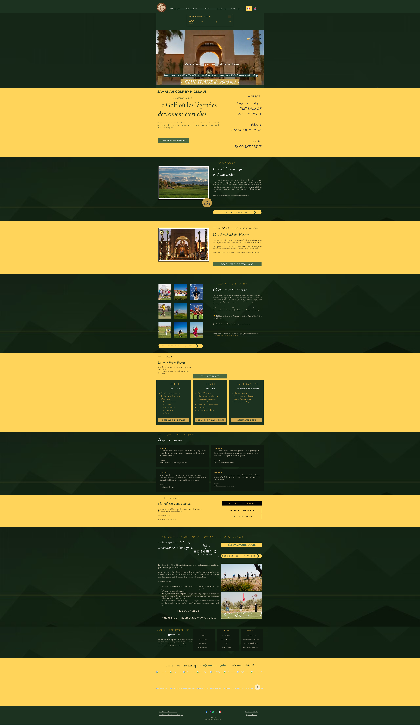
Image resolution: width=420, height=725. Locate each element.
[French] (249, 8)
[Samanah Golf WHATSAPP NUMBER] (216, 712)
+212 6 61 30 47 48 (164, 515)
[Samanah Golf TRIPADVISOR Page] (213, 712)
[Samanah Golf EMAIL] (220, 712)
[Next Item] (257, 687)
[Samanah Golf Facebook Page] (207, 712)
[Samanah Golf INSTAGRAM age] (210, 712)
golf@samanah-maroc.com (167, 519)
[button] (164, 292)
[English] (255, 8)
